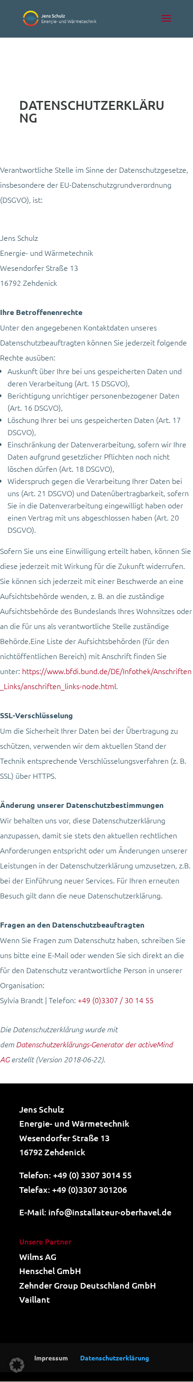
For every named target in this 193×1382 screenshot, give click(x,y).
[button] (17, 1365)
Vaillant (34, 1299)
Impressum (51, 1357)
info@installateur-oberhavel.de (109, 1211)
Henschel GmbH (50, 1270)
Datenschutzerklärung (114, 1357)
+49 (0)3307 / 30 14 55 (116, 1000)
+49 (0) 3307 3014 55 (92, 1174)
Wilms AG (37, 1256)
